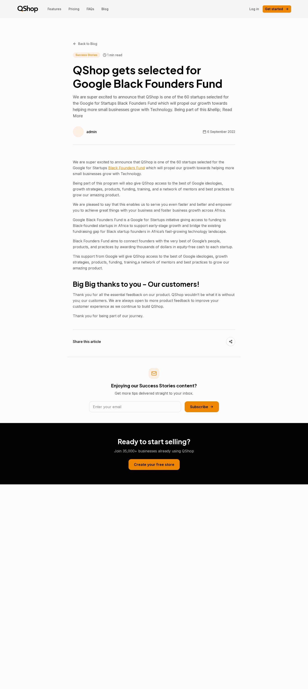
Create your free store (154, 464)
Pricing (74, 9)
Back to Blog (87, 44)
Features (54, 9)
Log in (254, 9)
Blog (104, 9)
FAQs (90, 9)
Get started (274, 9)
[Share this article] (230, 341)
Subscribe (199, 407)
